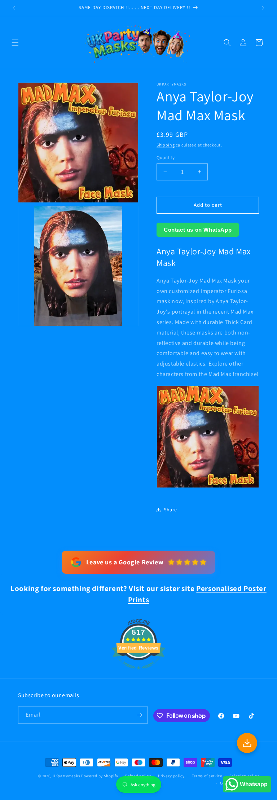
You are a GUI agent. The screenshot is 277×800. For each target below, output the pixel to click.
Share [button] (170, 509)
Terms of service (207, 775)
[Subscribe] (140, 715)
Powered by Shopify (99, 775)
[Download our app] (247, 743)
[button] (15, 43)
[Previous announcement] (14, 8)
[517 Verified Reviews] (138, 673)
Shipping (166, 145)
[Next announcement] (263, 8)
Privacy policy (171, 775)
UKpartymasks (66, 775)
